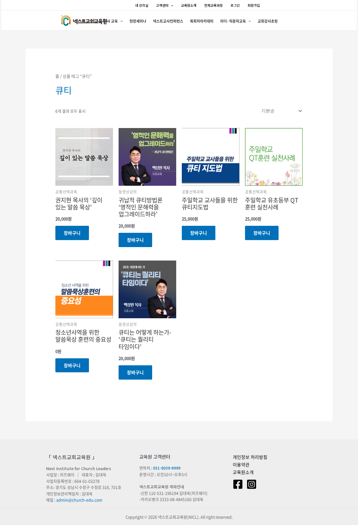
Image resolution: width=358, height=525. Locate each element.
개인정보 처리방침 (250, 457)
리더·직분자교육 (233, 21)
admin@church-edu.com (79, 500)
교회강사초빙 (268, 21)
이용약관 (241, 464)
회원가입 (254, 5)
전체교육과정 (213, 5)
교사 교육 (110, 21)
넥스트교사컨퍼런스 (168, 21)
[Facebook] (238, 484)
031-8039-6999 (166, 468)
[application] (170, 5)
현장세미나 (137, 21)
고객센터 (162, 5)
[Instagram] (251, 484)
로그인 (235, 5)
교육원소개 (188, 5)
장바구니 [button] (72, 232)
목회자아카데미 (201, 21)
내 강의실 (141, 5)
